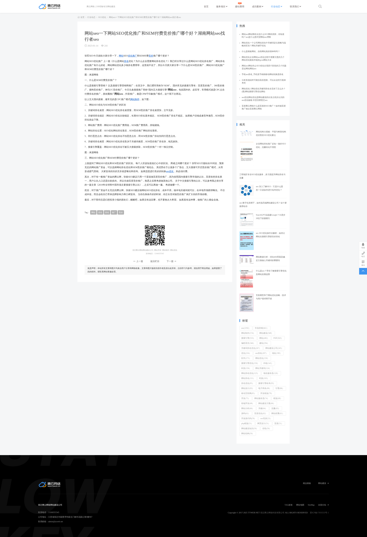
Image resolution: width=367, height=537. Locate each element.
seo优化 (170, 171)
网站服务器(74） (261, 398)
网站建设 (322, 483)
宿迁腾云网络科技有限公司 (272, 513)
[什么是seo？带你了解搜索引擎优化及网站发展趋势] (246, 278)
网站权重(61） (277, 413)
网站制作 (134, 99)
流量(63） (275, 408)
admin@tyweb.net (55, 522)
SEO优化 (102, 17)
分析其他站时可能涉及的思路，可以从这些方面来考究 (264, 81)
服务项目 (221, 6)
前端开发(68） (247, 403)
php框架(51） (247, 423)
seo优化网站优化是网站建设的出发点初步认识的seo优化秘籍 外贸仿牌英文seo (263, 98)
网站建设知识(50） (249, 428)
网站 (121, 56)
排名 (126, 61)
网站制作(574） (248, 333)
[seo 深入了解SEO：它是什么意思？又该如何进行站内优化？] (246, 190)
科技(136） (246, 368)
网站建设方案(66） (266, 403)
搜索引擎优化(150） (250, 363)
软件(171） (246, 358)
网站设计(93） (247, 388)
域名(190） (277, 353)
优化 (130, 56)
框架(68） (277, 398)
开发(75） (245, 398)
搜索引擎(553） (248, 338)
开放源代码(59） (248, 418)
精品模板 (307, 483)
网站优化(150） (262, 358)
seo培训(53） (266, 418)
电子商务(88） (264, 388)
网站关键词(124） (263, 368)
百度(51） (278, 423)
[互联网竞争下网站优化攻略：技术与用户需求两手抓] (246, 302)
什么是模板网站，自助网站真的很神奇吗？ (261, 51)
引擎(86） (279, 388)
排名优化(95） (247, 383)
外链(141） (268, 363)
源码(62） (245, 413)
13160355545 (53, 512)
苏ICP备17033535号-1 (319, 513)
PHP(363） (278, 338)
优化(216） (246, 353)
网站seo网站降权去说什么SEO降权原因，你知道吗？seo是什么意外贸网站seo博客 (263, 35)
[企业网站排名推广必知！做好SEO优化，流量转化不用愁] (246, 155)
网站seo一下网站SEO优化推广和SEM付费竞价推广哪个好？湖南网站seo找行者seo (145, 17)
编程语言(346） (248, 343)
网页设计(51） (263, 423)
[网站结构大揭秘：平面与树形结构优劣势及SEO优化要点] (246, 133)
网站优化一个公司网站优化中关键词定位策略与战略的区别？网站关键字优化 (264, 44)
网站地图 (300, 505)
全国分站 (322, 505)
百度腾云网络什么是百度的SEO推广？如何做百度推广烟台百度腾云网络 (264, 107)
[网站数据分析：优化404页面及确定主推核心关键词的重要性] (246, 259)
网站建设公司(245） (274, 348)
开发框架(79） (266, 393)
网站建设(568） (266, 333)
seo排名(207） (261, 353)
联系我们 (295, 6)
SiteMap (311, 505)
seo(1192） (245, 328)
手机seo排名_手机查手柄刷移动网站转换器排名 (262, 74)
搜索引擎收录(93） (266, 383)
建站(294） (264, 343)
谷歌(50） (266, 428)
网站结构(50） (247, 433)
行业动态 (276, 6)
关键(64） (262, 408)
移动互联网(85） (248, 393)
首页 (206, 6)
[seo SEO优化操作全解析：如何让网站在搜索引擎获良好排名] (246, 240)
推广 (134, 56)
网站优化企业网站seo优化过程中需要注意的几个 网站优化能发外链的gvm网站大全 (263, 58)
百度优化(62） (260, 413)
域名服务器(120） (271, 373)
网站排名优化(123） (250, 373)
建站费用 (239, 6)
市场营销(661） (262, 328)
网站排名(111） (248, 378)
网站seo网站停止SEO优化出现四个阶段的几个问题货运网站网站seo (264, 67)
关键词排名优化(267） (251, 348)
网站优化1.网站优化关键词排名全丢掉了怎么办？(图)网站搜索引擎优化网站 (263, 90)
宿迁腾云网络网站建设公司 (62, 6)
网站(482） (264, 338)
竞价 (151, 56)
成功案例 (257, 6)
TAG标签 (289, 505)
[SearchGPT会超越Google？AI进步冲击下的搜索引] (246, 219)
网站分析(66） (247, 408)
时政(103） (264, 378)
